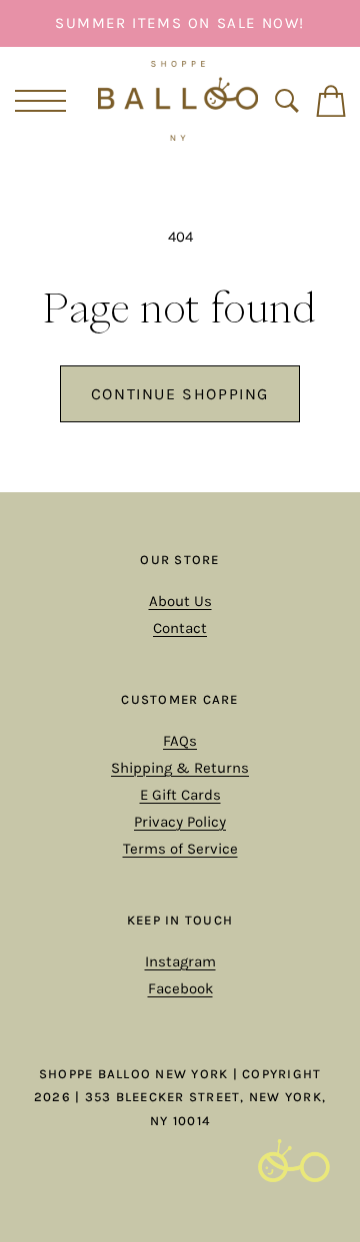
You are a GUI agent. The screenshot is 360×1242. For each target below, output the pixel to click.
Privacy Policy (180, 822)
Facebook (180, 988)
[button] (37, 101)
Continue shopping (180, 393)
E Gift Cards (180, 795)
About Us (180, 601)
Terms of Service (180, 849)
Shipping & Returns (180, 768)
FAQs (180, 741)
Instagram (180, 961)
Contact (180, 628)
